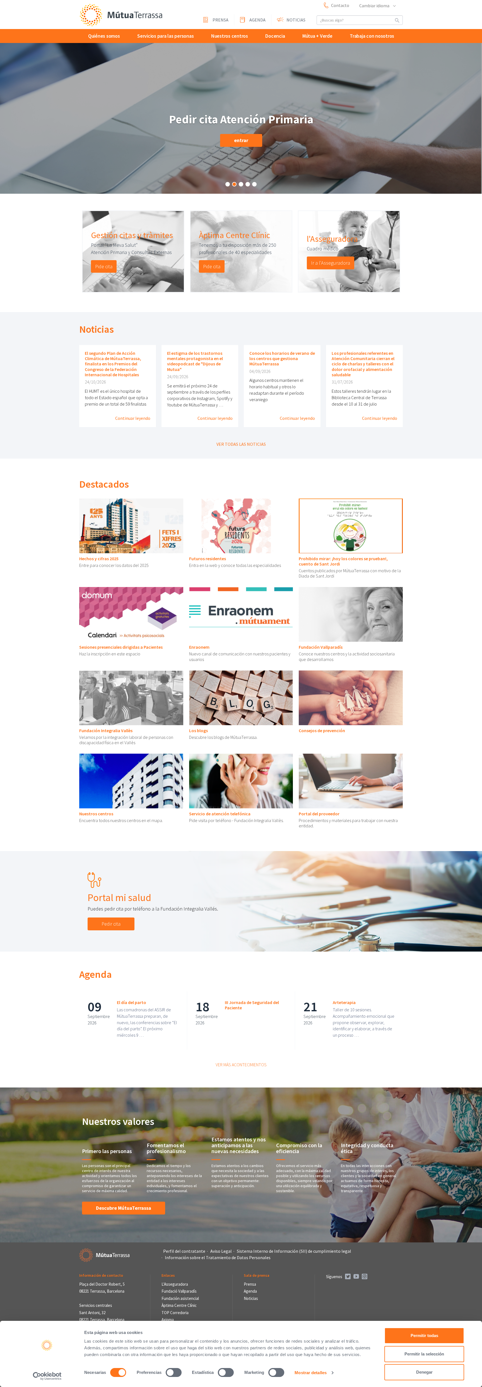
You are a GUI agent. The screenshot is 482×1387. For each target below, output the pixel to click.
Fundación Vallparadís (321, 647)
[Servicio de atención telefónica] (241, 781)
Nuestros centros (229, 36)
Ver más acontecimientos (241, 1064)
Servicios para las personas (165, 36)
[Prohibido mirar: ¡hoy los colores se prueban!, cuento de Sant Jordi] (351, 526)
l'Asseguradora (332, 238)
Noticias (295, 20)
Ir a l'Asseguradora (330, 263)
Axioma (168, 1319)
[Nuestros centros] (131, 781)
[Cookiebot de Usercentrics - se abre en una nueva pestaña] (47, 1376)
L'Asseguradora (175, 1284)
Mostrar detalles (311, 1372)
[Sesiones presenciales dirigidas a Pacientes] (131, 614)
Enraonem (199, 647)
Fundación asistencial (180, 1298)
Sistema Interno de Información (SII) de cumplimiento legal (294, 1251)
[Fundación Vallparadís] (351, 614)
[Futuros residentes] (241, 526)
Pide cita (103, 266)
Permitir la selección (424, 1354)
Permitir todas (424, 1335)
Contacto (340, 5)
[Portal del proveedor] (351, 781)
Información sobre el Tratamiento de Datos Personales (218, 1257)
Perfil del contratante (184, 1251)
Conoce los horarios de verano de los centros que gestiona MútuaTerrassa (282, 358)
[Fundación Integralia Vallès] (131, 697)
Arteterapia (344, 1002)
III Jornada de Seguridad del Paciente (252, 1005)
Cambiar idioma (374, 5)
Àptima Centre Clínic (234, 235)
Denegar (424, 1372)
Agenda (257, 20)
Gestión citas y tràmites (132, 235)
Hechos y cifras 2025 (99, 558)
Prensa (220, 20)
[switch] (174, 1372)
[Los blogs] (241, 697)
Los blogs (198, 730)
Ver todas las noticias (241, 444)
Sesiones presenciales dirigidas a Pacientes (121, 647)
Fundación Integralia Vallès (105, 730)
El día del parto (131, 1002)
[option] (133, 251)
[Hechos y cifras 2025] (131, 526)
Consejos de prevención (322, 730)
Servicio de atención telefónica (219, 813)
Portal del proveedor (319, 813)
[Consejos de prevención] (351, 697)
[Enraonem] (241, 614)
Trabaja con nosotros (372, 36)
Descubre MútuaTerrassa (123, 1208)
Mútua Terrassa (121, 15)
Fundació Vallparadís (179, 1291)
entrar (241, 140)
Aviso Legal (221, 1251)
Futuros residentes (207, 558)
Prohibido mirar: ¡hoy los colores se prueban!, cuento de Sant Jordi (343, 561)
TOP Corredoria (175, 1312)
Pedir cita (111, 924)
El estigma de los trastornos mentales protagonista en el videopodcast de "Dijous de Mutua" (195, 361)
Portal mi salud (119, 897)
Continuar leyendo (132, 418)
